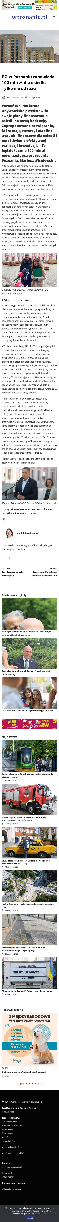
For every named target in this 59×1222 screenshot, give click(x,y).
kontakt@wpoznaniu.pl (13, 549)
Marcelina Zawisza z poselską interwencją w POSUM (27, 710)
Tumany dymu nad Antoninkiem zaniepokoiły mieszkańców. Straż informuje (24, 819)
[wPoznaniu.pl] (29, 17)
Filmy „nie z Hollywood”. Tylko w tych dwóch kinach (27, 990)
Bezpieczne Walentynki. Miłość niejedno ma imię (44, 572)
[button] (18, 1083)
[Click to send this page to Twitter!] (10, 558)
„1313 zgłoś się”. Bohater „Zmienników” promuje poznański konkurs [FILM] (26, 862)
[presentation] (4, 1049)
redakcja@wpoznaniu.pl (12, 1167)
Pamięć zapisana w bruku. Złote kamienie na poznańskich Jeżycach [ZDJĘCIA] (23, 949)
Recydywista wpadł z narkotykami (12, 572)
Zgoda (30, 1218)
